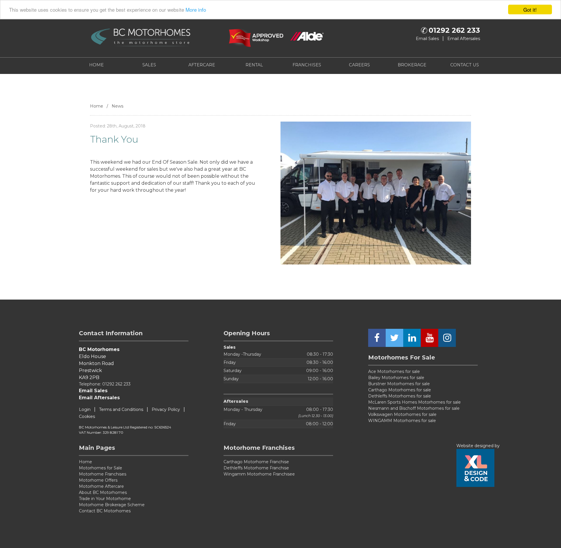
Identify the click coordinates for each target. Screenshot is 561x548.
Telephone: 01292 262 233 (105, 384)
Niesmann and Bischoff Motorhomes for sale (414, 408)
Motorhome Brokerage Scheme (112, 504)
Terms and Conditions (121, 409)
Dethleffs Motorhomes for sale (399, 396)
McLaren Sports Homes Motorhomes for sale (414, 402)
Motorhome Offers (98, 480)
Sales (149, 65)
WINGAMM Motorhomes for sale (402, 420)
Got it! (530, 9)
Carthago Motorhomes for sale (399, 390)
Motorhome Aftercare (101, 486)
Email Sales (427, 38)
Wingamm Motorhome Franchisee (259, 474)
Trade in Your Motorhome (105, 498)
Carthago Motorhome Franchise (256, 461)
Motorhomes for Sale (100, 468)
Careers (359, 65)
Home (96, 65)
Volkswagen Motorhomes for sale (402, 414)
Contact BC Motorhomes (105, 511)
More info (196, 9)
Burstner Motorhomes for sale (399, 383)
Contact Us (464, 65)
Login (85, 409)
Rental (254, 65)
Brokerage (412, 65)
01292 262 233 (454, 30)
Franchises (306, 65)
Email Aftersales (463, 38)
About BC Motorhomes (103, 492)
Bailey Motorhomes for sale (396, 377)
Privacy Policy (166, 409)
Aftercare (201, 65)
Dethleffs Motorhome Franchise (256, 468)
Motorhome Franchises (102, 474)
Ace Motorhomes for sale (394, 371)
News (117, 106)
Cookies (87, 416)
